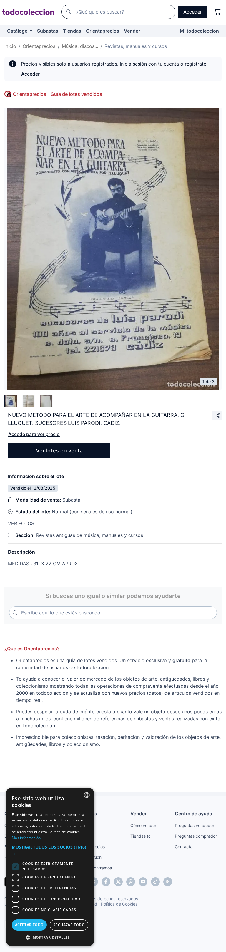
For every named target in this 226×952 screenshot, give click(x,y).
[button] (50, 850)
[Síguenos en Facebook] (106, 881)
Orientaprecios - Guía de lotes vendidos (57, 94)
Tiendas (72, 31)
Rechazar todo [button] (69, 924)
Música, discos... (80, 46)
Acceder (30, 74)
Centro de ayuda (193, 813)
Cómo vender (143, 825)
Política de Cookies (119, 903)
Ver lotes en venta (59, 450)
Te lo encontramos (94, 867)
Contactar (184, 846)
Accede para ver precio (34, 434)
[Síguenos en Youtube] (143, 881)
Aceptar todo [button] (29, 924)
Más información (26, 837)
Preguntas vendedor (194, 825)
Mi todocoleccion (199, 31)
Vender (132, 31)
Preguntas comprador (196, 836)
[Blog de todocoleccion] (167, 881)
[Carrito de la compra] (217, 12)
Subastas (47, 31)
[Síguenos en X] (118, 881)
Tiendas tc (140, 836)
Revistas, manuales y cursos (135, 46)
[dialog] (50, 867)
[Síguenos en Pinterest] (130, 881)
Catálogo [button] (18, 31)
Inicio (10, 46)
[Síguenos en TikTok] (155, 881)
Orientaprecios (102, 31)
